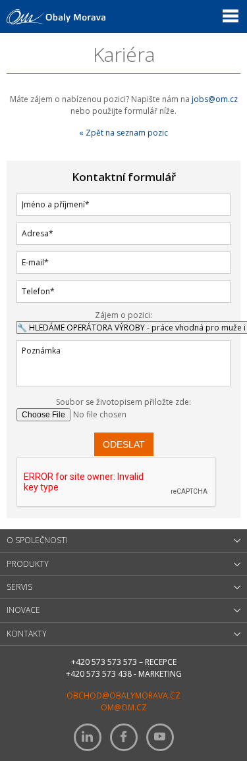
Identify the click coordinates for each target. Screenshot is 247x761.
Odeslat (124, 444)
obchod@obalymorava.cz (123, 695)
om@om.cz (124, 707)
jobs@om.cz (215, 99)
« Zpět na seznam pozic (123, 132)
